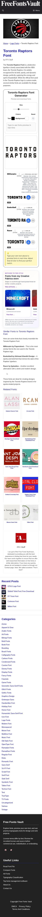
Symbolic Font (7, 782)
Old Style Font (7, 741)
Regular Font (7, 755)
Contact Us (7, 888)
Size (21, 105)
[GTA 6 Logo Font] (4, 587)
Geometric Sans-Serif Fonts (12, 686)
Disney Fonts (7, 669)
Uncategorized (7, 803)
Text (3, 792)
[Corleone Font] (4, 602)
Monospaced (7, 727)
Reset (33, 114)
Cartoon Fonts (7, 658)
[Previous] (9, 152)
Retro (4, 758)
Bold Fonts (6, 641)
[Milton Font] (4, 607)
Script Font (6, 772)
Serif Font (5, 775)
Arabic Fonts (6, 631)
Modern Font (6, 724)
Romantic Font (7, 761)
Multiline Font (7, 734)
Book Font (5, 645)
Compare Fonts (9, 870)
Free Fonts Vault (25, 902)
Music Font (6, 737)
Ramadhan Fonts (8, 751)
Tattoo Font (6, 785)
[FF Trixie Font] (4, 597)
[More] (33, 197)
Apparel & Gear (7, 627)
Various (4, 806)
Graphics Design (8, 696)
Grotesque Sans (8, 700)
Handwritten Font (8, 703)
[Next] (33, 152)
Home (5, 43)
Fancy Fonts (6, 676)
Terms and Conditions (21, 909)
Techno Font (6, 789)
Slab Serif (5, 779)
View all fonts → (11, 287)
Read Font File (9, 866)
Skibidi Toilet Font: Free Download (21, 591)
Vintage (5, 809)
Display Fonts (7, 672)
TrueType (5, 796)
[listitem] (17, 303)
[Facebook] (5, 850)
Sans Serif (6, 765)
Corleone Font (13, 601)
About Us (6, 885)
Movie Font (6, 730)
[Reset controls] (33, 118)
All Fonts (6, 874)
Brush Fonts (6, 651)
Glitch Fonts (6, 689)
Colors (18, 114)
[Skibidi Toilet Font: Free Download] (4, 592)
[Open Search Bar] (3, 10)
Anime (4, 624)
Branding (5, 648)
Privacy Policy (25, 906)
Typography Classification (13, 877)
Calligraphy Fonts (8, 655)
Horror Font (6, 710)
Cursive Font (6, 665)
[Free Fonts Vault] (20, 3)
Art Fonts (5, 634)
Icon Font (5, 717)
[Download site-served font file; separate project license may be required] (28, 197)
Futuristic (5, 679)
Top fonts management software (15, 881)
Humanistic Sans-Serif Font (12, 713)
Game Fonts (6, 682)
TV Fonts (5, 799)
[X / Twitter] (11, 850)
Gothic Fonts (6, 693)
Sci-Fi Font (6, 768)
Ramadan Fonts (8, 748)
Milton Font (12, 606)
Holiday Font (6, 706)
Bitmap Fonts (7, 638)
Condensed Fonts (8, 662)
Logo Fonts (14, 43)
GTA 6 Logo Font (14, 586)
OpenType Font (7, 744)
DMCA (14, 906)
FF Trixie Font (13, 596)
